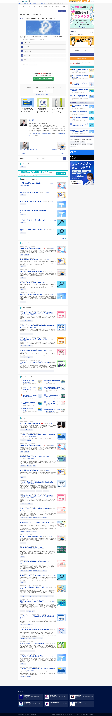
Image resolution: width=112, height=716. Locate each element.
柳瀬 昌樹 (50, 271)
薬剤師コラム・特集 (27, 3)
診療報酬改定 (57, 6)
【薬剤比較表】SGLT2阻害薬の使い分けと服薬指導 (34, 629)
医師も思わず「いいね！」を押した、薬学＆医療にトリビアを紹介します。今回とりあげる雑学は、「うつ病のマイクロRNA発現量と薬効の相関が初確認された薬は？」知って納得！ (38, 330)
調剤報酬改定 (39, 490)
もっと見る (62, 238)
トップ (22, 6)
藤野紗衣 (52, 183)
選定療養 (45, 6)
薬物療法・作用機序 (33, 371)
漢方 (22, 185)
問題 (21, 18)
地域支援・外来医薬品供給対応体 (27, 490)
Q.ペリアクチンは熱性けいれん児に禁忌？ (32, 201)
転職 (34, 465)
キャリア (22, 611)
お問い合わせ (85, 714)
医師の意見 (23, 440)
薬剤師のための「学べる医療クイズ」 (39, 3)
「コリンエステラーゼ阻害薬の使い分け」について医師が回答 (37, 668)
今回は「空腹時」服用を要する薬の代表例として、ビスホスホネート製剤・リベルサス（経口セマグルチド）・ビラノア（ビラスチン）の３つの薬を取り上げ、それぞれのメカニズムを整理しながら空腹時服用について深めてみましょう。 (38, 426)
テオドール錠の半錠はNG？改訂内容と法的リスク (34, 587)
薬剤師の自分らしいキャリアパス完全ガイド (32, 601)
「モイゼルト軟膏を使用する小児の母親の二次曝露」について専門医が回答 (35, 438)
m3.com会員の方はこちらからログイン (43, 94)
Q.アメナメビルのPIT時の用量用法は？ (31, 271)
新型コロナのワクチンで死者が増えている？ (32, 643)
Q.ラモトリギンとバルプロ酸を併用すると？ (32, 220)
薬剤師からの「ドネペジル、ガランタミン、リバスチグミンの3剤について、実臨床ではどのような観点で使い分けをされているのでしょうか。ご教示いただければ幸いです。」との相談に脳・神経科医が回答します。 (37, 673)
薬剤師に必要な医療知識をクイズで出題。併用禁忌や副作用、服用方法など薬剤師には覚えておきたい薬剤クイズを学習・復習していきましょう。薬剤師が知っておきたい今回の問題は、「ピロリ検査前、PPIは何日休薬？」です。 (38, 263)
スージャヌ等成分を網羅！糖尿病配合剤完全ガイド (34, 561)
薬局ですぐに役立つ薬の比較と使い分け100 (42, 133)
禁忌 (72, 139)
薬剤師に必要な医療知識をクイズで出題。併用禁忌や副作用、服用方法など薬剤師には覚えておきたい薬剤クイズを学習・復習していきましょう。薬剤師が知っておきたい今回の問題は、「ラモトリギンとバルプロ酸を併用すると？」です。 (38, 286)
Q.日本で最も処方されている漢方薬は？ (31, 183)
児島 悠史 (54, 220)
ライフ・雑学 (23, 320)
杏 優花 (47, 192)
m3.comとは (91, 714)
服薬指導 (63, 6)
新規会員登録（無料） (43, 91)
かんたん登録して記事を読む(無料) (43, 78)
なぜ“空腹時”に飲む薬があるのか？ (30, 423)
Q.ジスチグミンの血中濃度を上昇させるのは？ (33, 229)
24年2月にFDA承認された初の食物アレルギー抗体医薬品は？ (37, 313)
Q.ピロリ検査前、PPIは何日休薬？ (30, 192)
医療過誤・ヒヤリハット (49, 371)
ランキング (28, 6)
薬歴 (67, 6)
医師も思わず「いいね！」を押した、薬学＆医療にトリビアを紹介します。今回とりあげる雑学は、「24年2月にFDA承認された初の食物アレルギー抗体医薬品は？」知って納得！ (38, 317)
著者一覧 (40, 6)
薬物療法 (29, 440)
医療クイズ (51, 6)
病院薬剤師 (23, 465)
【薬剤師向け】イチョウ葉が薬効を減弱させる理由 (34, 362)
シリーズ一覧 (34, 6)
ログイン (92, 1)
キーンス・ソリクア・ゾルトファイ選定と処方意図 (34, 508)
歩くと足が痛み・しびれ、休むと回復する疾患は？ (34, 339)
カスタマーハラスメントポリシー (73, 714)
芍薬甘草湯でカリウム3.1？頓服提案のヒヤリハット (35, 522)
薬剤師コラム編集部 (30, 314)
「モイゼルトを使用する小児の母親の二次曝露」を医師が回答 (37, 434)
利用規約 (53, 714)
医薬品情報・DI (24, 371)
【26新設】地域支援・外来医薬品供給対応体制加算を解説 (36, 482)
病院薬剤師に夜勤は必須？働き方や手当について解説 (35, 456)
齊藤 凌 (50, 423)
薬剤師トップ (20, 3)
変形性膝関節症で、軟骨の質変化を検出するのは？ (34, 350)
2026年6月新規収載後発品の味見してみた (32, 548)
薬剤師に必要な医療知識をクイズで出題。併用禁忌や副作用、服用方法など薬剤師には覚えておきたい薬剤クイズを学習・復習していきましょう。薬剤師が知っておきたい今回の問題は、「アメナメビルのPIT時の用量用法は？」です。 (38, 274)
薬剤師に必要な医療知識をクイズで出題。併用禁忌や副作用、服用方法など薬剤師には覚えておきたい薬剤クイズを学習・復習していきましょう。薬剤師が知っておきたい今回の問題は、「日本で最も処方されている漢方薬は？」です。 (38, 251)
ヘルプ (81, 714)
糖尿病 (30, 517)
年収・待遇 (29, 465)
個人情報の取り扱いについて (61, 714)
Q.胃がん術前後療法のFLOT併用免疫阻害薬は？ (33, 210)
